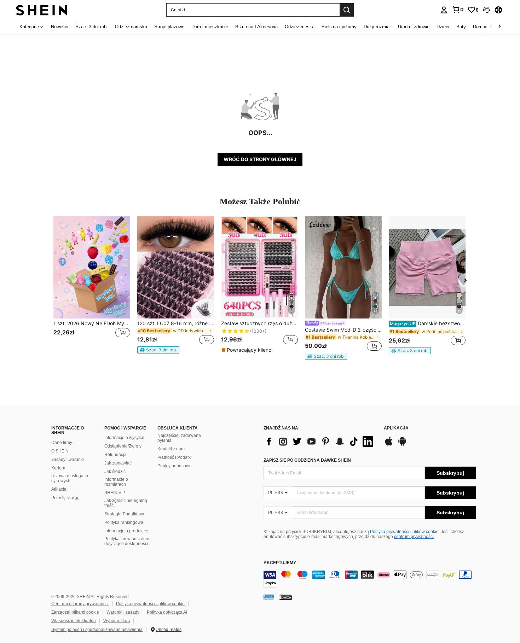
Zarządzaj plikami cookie (75, 612)
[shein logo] (41, 9)
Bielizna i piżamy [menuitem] (339, 26)
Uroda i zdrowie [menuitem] (413, 26)
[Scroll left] (491, 27)
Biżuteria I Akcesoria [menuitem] (256, 26)
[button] (486, 10)
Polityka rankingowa (123, 522)
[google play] (402, 444)
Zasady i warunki (67, 459)
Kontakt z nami (171, 448)
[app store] (389, 444)
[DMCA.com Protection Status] (285, 597)
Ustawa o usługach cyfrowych (69, 478)
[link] (458, 9)
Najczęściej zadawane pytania (179, 438)
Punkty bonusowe (174, 465)
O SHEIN (60, 451)
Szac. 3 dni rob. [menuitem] (91, 26)
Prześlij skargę (65, 497)
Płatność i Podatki (174, 457)
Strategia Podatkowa (124, 514)
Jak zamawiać (118, 463)
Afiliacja (59, 489)
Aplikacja (396, 428)
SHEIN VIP (114, 492)
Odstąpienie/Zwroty (122, 446)
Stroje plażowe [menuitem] (169, 26)
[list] (320, 441)
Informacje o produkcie (126, 530)
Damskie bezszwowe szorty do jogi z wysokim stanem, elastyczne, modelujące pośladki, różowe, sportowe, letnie (428, 323)
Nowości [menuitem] (59, 26)
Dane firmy (61, 442)
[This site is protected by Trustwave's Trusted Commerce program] (269, 597)
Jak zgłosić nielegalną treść (125, 503)
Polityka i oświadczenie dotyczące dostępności (126, 541)
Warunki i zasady (122, 612)
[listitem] (91, 284)
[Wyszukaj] (347, 10)
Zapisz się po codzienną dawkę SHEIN (307, 460)
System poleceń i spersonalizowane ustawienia (97, 629)
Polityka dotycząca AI (167, 612)
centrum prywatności (414, 536)
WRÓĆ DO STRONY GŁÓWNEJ (260, 159)
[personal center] (444, 10)
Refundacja (115, 454)
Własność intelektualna (73, 620)
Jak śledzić (115, 471)
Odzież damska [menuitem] (131, 26)
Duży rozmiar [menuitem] (377, 26)
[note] (158, 349)
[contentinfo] (370, 579)
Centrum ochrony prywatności (80, 603)
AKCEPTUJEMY (280, 563)
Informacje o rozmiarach (116, 482)
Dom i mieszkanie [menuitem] (209, 26)
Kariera (58, 468)
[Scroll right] (499, 27)
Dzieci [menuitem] (443, 26)
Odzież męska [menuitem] (299, 26)
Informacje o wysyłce (124, 437)
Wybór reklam (116, 620)
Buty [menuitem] (461, 26)
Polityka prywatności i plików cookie (404, 531)
